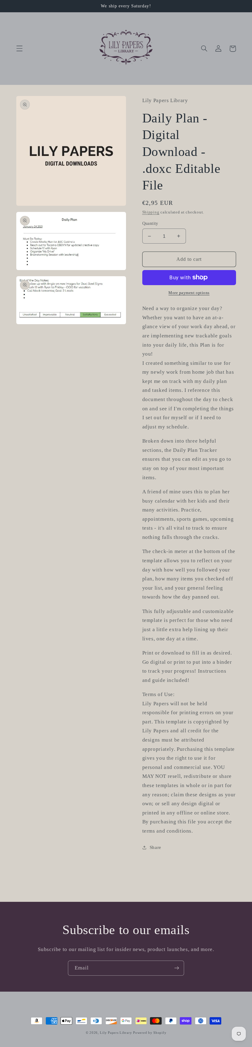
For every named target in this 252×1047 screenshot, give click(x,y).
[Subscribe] (177, 968)
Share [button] (155, 847)
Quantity (150, 223)
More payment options (189, 293)
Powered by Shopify (149, 1032)
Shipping (150, 212)
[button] (19, 49)
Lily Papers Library (116, 1032)
